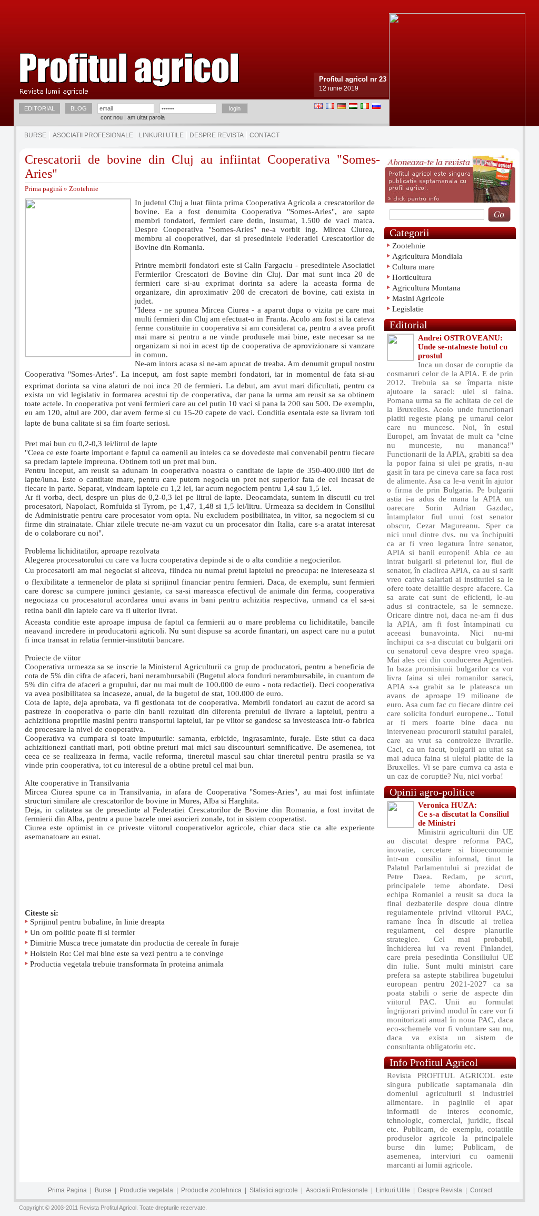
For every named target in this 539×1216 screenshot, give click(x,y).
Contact (264, 135)
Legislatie (408, 309)
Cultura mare (413, 267)
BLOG (79, 108)
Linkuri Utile (161, 135)
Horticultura (412, 277)
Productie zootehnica (211, 1190)
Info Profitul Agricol (434, 1062)
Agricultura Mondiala (427, 256)
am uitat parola (146, 117)
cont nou (112, 117)
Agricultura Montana (426, 288)
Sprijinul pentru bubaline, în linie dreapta (97, 922)
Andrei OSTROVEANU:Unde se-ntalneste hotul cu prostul (462, 347)
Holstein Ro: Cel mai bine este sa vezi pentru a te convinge (127, 953)
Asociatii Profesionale (93, 135)
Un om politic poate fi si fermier (82, 932)
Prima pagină (43, 189)
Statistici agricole (273, 1190)
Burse (35, 135)
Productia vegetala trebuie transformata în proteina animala (127, 964)
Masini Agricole (418, 298)
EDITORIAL (39, 108)
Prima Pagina (67, 1190)
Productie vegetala (146, 1190)
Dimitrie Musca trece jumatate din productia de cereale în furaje (134, 943)
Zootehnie (83, 189)
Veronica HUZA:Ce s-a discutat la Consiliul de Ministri (463, 814)
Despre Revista (216, 135)
